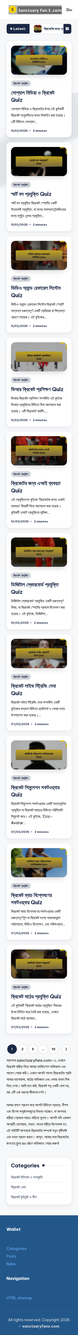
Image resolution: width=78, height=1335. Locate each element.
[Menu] (69, 9)
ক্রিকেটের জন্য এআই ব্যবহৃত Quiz (40, 29)
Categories (16, 1248)
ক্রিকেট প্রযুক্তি (21, 83)
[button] (66, 1049)
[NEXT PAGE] (66, 1049)
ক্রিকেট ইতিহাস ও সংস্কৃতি (27, 1177)
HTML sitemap (19, 1298)
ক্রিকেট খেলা (18, 1187)
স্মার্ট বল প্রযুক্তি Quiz (31, 194)
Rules (11, 1264)
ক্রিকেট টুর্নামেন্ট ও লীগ (24, 1197)
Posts (11, 1256)
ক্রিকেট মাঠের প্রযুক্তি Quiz (36, 996)
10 (53, 1049)
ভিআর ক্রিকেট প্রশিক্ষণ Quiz (37, 389)
